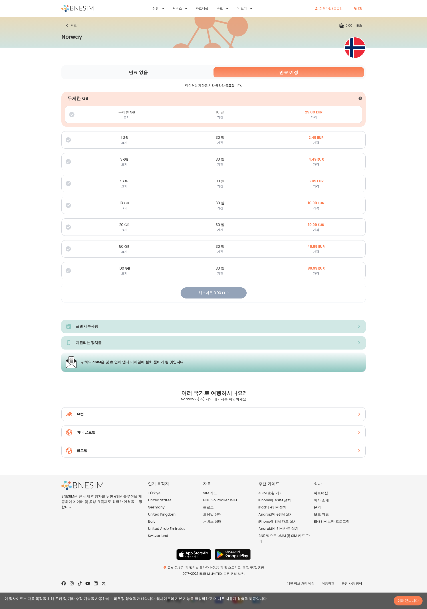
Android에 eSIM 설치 (275, 514)
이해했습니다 (408, 600)
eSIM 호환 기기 (270, 493)
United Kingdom (161, 514)
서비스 (177, 8)
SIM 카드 (210, 493)
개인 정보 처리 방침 (300, 583)
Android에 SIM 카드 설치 (278, 528)
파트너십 (202, 8)
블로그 (208, 507)
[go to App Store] (193, 554)
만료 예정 (288, 72)
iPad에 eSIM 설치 (272, 507)
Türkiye (154, 493)
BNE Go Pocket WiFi (220, 500)
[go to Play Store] (233, 554)
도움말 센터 (212, 514)
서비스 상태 (212, 521)
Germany (156, 507)
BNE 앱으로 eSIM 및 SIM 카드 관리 (284, 538)
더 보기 (242, 8)
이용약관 (328, 583)
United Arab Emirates (166, 528)
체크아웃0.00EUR (214, 292)
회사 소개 (321, 500)
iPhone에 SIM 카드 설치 (277, 521)
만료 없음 (138, 72)
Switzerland (158, 535)
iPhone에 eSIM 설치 (274, 500)
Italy (151, 521)
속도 (220, 8)
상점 (156, 8)
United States (159, 500)
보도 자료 (321, 514)
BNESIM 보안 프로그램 (332, 521)
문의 (317, 507)
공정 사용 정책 (352, 583)
